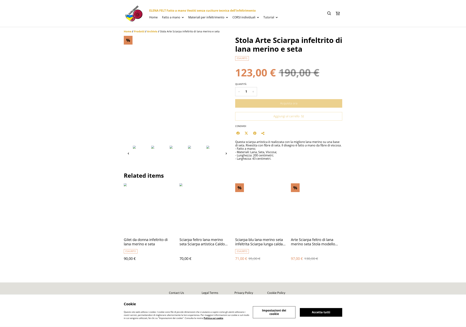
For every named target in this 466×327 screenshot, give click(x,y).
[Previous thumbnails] (128, 153)
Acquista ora (288, 103)
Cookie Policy (276, 293)
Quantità (240, 84)
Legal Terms (210, 293)
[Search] (329, 13)
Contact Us (176, 293)
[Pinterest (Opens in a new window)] (254, 133)
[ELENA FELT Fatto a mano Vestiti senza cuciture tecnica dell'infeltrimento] (133, 13)
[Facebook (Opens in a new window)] (238, 133)
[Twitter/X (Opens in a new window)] (246, 133)
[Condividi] (263, 133)
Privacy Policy (243, 293)
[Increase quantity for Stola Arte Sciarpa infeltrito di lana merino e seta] (253, 91)
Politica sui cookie (213, 318)
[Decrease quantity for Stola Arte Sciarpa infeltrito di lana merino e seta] (239, 91)
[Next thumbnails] (226, 153)
